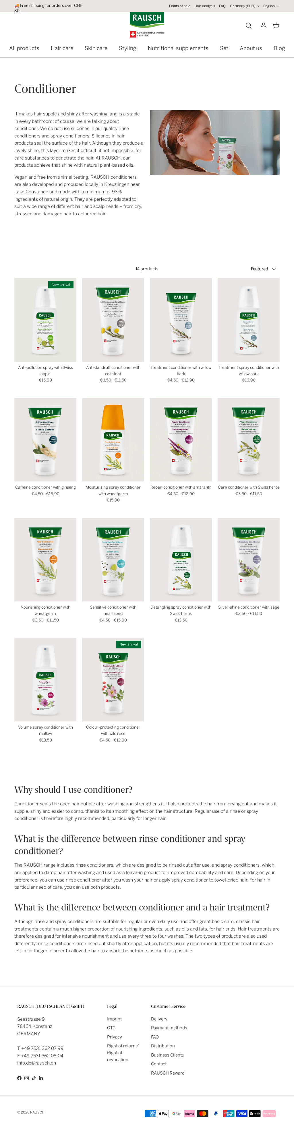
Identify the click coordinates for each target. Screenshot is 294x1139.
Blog (279, 48)
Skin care (96, 48)
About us (251, 48)
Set (224, 48)
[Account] (262, 25)
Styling (127, 48)
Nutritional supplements (178, 48)
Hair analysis (204, 6)
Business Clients (167, 1055)
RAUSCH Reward (168, 1073)
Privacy (114, 1037)
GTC (111, 1027)
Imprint (114, 1019)
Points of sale (179, 6)
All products (24, 48)
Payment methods (169, 1027)
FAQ (222, 6)
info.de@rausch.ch (36, 1063)
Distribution (163, 1045)
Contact (159, 1064)
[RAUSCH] (147, 25)
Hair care (62, 48)
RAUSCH (37, 1112)
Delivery (159, 1019)
